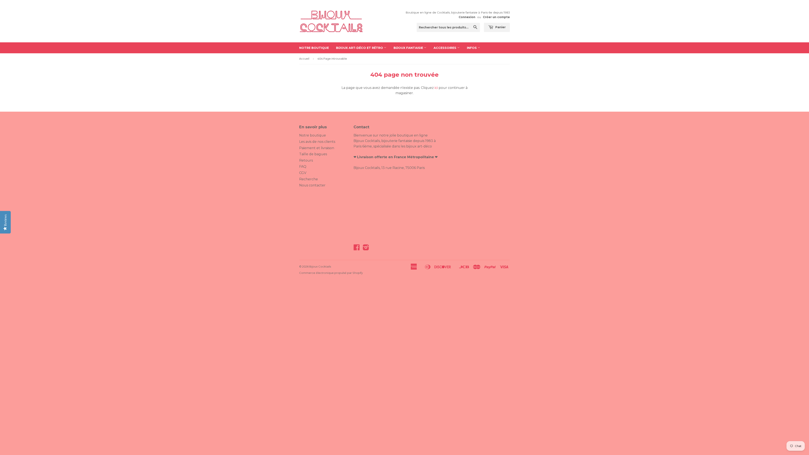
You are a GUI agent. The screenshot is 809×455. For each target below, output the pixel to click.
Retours (306, 160)
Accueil (304, 58)
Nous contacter (312, 185)
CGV (302, 173)
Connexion (467, 17)
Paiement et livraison (316, 148)
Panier (500, 27)
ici (436, 88)
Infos (472, 48)
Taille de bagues (313, 154)
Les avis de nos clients (317, 142)
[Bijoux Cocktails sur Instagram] (366, 249)
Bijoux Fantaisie (409, 48)
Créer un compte (496, 17)
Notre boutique (314, 48)
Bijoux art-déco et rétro (360, 48)
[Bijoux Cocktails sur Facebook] (357, 249)
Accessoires (445, 48)
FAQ (302, 167)
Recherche (308, 179)
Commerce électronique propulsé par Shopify (331, 272)
